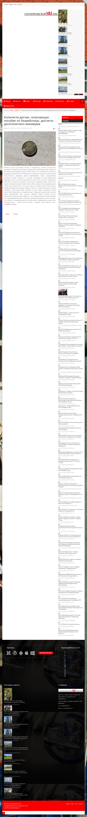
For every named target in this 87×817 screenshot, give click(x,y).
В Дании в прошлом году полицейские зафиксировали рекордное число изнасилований (69, 583)
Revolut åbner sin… (63, 44)
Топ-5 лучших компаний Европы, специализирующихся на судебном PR (69, 599)
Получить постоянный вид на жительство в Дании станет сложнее (70, 173)
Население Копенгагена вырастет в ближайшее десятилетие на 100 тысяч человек (69, 461)
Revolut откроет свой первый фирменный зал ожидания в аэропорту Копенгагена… (16, 737)
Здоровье (73, 159)
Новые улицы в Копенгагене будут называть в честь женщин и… (68, 216)
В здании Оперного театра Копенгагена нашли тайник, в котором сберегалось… (70, 535)
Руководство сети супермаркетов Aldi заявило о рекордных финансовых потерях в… (70, 368)
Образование (9, 106)
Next (82, 94)
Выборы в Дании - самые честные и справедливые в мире (68, 313)
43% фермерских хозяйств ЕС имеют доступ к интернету (14, 760)
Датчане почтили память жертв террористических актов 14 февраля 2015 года (70, 414)
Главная (6, 4)
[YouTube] (65, 660)
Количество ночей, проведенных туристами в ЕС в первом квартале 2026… (16, 794)
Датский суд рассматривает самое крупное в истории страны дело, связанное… (68, 283)
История (71, 101)
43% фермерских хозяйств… (65, 74)
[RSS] (65, 651)
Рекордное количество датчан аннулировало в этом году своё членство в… (70, 527)
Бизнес (69, 45)
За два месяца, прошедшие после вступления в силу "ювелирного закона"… (70, 360)
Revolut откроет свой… (64, 55)
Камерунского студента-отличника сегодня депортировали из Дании (70, 391)
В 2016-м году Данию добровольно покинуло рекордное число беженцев (69, 242)
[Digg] (65, 670)
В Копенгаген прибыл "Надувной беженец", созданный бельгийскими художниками (70, 140)
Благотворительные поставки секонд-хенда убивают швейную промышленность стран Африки (70, 607)
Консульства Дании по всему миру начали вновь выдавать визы (70, 469)
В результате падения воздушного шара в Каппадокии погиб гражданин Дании (70, 591)
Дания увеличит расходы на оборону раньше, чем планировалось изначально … (15, 772)
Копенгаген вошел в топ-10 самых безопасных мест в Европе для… (68, 552)
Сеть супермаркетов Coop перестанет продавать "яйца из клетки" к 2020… (69, 209)
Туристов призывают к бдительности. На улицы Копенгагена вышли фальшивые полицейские (69, 267)
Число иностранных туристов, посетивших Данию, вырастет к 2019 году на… (70, 275)
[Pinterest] (65, 664)
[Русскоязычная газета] (43, 13)
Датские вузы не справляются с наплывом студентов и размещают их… (70, 510)
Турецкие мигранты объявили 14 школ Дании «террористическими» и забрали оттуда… (69, 518)
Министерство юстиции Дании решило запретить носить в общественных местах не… (70, 148)
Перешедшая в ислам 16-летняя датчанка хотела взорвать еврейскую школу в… (70, 258)
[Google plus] (65, 658)
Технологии (49, 101)
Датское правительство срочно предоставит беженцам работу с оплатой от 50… (70, 185)
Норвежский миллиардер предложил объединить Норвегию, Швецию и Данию (70, 376)
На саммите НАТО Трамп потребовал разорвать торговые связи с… (14, 784)
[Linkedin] (65, 662)
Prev (77, 94)
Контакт (20, 4)
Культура (37, 101)
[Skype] (65, 672)
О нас (15, 4)
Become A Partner (45, 653)
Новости (70, 25)
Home (11, 110)
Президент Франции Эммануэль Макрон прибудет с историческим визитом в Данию (69, 165)
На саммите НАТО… (63, 93)
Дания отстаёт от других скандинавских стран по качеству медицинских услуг (69, 156)
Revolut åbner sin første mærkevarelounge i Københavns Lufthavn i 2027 (16, 724)
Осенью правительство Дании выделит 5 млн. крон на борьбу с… (69, 502)
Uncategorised (74, 126)
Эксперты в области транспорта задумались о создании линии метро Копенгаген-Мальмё (69, 305)
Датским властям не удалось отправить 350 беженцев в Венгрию (69, 560)
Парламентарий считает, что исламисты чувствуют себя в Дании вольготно (69, 296)
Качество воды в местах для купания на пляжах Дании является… (70, 194)
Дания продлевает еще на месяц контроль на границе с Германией (68, 352)
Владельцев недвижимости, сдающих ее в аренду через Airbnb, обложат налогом (70, 452)
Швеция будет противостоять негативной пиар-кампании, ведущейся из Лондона (70, 436)
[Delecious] (65, 676)
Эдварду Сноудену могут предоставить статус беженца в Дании (69, 384)
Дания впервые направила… (65, 33)
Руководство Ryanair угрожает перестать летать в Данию (69, 428)
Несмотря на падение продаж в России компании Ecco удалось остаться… (69, 337)
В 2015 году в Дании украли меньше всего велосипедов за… (70, 423)
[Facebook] (64, 653)
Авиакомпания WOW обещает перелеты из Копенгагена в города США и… (69, 575)
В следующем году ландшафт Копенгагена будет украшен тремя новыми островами (70, 345)
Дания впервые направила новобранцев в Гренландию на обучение (16, 712)
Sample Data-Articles (75, 143)
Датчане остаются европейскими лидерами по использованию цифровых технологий (69, 225)
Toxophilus (7, 204)
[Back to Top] (3, 813)
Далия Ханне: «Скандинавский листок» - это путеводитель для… (69, 406)
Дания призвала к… (63, 64)
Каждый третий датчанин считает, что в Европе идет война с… (69, 330)
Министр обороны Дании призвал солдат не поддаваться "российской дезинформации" (70, 131)
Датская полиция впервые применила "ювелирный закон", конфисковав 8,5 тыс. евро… (70, 494)
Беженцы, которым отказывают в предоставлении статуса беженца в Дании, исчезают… (70, 485)
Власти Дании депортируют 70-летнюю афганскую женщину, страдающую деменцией (69, 616)
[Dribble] (65, 668)
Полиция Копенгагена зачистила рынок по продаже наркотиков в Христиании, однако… (70, 321)
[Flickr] (65, 666)
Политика (71, 94)
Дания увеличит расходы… (65, 83)
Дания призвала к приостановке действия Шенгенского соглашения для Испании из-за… (16, 749)
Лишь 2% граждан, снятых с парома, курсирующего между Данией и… (69, 567)
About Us (60, 178)
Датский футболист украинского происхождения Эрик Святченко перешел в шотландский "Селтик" (70, 400)
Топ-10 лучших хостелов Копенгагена (69, 624)
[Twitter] (65, 656)
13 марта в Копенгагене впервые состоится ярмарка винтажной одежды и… (69, 250)
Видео (11, 4)
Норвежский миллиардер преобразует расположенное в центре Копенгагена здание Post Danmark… (69, 544)
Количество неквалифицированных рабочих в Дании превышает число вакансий (68, 631)
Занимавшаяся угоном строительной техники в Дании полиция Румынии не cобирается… (69, 444)
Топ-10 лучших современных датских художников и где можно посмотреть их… (70, 201)
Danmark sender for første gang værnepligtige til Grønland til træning (14, 701)
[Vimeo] (65, 674)
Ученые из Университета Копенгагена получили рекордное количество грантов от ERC (70, 234)
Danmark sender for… (63, 23)
